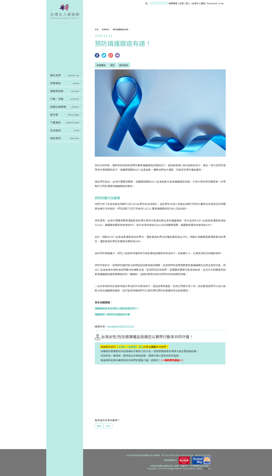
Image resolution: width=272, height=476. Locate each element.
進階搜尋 (173, 3)
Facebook (212, 3)
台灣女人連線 (198, 3)
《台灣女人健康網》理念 (129, 347)
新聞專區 (105, 29)
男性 (112, 65)
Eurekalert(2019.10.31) (120, 326)
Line (221, 3)
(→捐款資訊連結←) (172, 360)
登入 (188, 3)
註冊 (181, 3)
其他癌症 (123, 65)
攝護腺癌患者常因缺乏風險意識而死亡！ (117, 308)
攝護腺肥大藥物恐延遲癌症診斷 (112, 314)
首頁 (97, 29)
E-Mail (205, 468)
